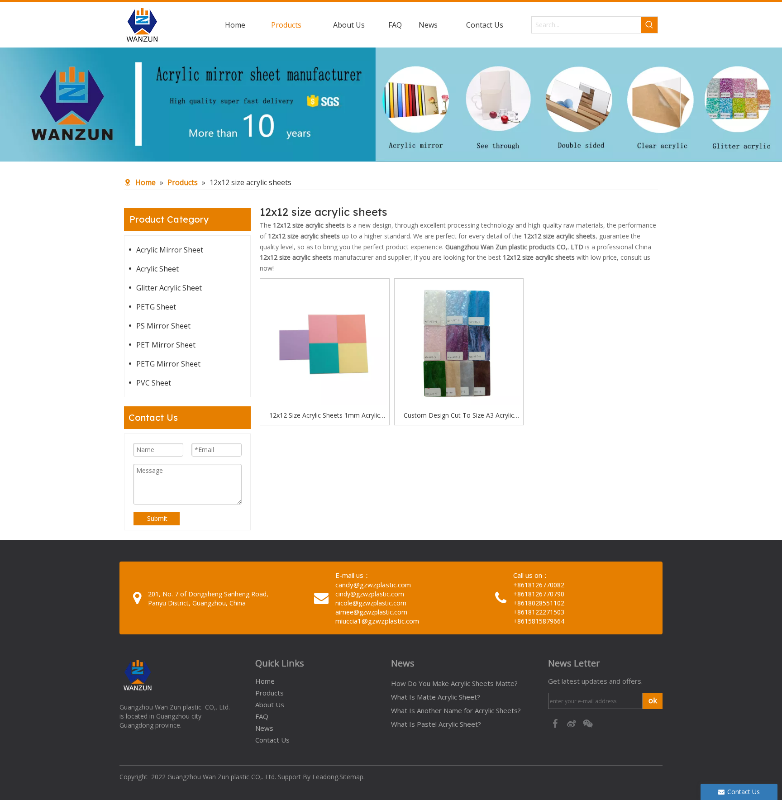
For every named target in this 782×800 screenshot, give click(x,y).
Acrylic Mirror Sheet (169, 250)
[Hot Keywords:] (649, 25)
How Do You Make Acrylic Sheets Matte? (454, 683)
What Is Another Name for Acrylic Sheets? (456, 710)
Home (265, 681)
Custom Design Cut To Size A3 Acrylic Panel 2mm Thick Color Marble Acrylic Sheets (458, 416)
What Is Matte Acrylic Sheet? (435, 696)
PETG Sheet (156, 307)
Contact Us (272, 739)
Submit (157, 518)
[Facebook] (556, 723)
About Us (269, 704)
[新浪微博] (572, 723)
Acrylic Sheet (157, 269)
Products (269, 692)
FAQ (261, 716)
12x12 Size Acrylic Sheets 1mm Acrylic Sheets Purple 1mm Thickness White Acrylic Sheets (324, 416)
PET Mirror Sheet (166, 345)
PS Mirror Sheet (163, 326)
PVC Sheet (153, 383)
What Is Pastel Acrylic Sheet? (436, 724)
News (264, 728)
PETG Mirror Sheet (168, 364)
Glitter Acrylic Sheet (169, 288)
